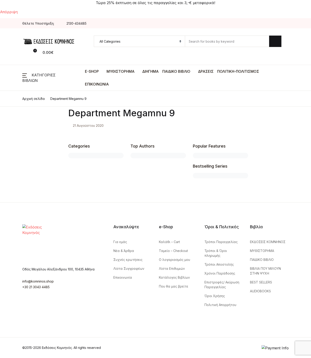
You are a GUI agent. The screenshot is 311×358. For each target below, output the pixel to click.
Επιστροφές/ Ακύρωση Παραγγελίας (221, 284)
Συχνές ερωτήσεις (128, 260)
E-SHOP (92, 71)
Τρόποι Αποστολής (219, 264)
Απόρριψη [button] (9, 12)
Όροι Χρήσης (214, 296)
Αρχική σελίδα (33, 99)
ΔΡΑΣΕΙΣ (206, 71)
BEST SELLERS (261, 282)
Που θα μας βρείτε (173, 286)
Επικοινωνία (122, 277)
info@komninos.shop (38, 281)
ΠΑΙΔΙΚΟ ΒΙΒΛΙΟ (176, 71)
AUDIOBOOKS (260, 291)
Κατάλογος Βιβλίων (174, 277)
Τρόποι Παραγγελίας (221, 242)
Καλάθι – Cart (169, 242)
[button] (27, 52)
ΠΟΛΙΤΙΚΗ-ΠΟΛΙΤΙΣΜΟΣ (238, 71)
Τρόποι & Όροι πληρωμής (215, 253)
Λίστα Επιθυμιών (172, 268)
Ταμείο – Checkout (173, 251)
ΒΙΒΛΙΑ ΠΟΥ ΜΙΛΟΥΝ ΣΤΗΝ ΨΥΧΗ (265, 271)
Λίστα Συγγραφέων (128, 268)
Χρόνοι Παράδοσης (219, 273)
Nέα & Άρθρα (123, 251)
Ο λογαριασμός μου (174, 260)
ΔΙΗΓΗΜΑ (150, 71)
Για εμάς (120, 242)
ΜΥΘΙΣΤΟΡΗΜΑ (121, 71)
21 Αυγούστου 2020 (88, 125)
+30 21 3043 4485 (36, 287)
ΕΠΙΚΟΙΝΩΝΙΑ (97, 84)
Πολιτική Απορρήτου (220, 305)
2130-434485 (76, 23)
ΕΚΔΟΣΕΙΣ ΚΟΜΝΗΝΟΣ (268, 242)
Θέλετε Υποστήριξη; (38, 23)
